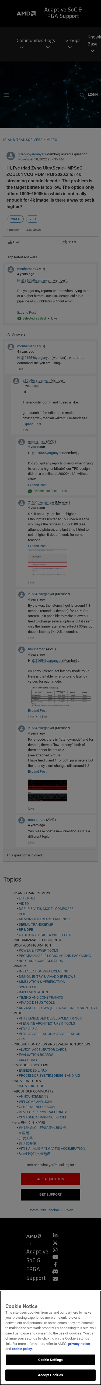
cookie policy (22, 1349)
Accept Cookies (50, 1375)
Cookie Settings (50, 1360)
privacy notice (79, 1344)
